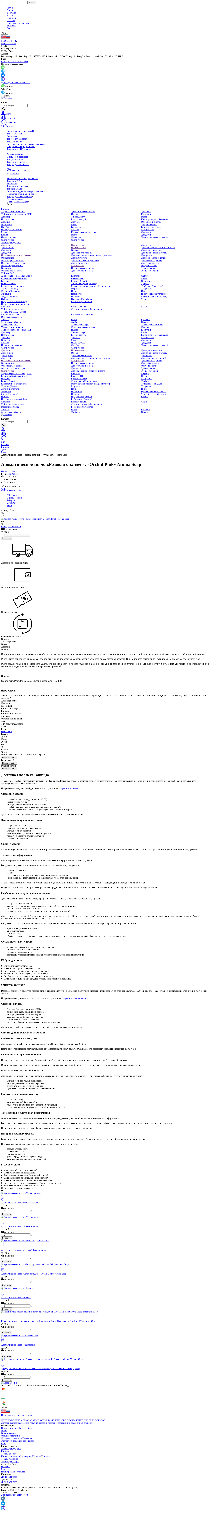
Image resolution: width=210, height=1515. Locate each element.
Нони (74, 291)
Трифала (145, 283)
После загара (7, 219)
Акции (10, 15)
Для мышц (146, 245)
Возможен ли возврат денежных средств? (24, 1185)
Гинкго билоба (8, 283)
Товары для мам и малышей (154, 237)
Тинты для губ (78, 217)
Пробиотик (76, 294)
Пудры (74, 214)
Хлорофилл (146, 288)
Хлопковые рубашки (11, 322)
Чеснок (144, 299)
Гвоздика (5, 281)
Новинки (11, 18)
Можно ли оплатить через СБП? (19, 1172)
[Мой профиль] (3, 430)
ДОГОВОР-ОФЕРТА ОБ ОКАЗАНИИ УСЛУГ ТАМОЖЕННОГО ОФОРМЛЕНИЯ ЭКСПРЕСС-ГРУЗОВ (53, 1420)
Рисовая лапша (78, 306)
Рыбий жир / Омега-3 (81, 301)
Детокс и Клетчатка (10, 291)
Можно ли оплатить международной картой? (26, 1178)
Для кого (5, 245)
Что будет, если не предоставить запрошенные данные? (31, 976)
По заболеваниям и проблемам (16, 255)
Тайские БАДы (14, 141)
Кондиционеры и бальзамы (154, 219)
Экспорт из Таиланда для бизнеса (17, 1441)
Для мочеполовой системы (154, 252)
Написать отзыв (9, 757)
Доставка (11, 13)
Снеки (144, 306)
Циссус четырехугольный (153, 294)
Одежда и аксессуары (17, 157)
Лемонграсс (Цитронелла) (84, 283)
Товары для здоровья (17, 139)
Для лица (5, 222)
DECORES (13, 474)
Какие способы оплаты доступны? (20, 1170)
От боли (75, 250)
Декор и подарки (15, 154)
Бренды (10, 7)
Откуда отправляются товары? (18, 966)
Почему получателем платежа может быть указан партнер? (32, 1183)
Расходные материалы (82, 314)
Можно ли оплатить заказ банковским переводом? (28, 1180)
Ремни (74, 319)
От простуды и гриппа (12, 265)
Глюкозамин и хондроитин (14, 286)
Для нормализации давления (85, 260)
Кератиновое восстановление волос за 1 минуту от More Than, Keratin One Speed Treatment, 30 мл (48, 1321)
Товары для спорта (16, 162)
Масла (74, 234)
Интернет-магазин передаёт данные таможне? (26, 973)
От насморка (7, 268)
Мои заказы (7, 1469)
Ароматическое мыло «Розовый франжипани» (23, 1250)
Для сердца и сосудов (151, 250)
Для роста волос (149, 224)
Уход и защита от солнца (13, 211)
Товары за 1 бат (14, 133)
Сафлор (145, 276)
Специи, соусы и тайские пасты (86, 309)
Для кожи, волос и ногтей (153, 258)
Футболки (76, 322)
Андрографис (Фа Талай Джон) (16, 276)
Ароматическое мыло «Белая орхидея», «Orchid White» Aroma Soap (33, 1274)
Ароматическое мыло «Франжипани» (19, 1226)
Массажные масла (10, 314)
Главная (5, 444)
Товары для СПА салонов (19, 149)
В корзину (6, 538)
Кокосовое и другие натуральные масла (26, 144)
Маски (4, 232)
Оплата (10, 10)
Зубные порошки (149, 270)
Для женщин (7, 247)
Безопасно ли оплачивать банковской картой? (26, 1175)
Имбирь (5, 299)
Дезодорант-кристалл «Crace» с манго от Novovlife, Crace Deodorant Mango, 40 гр (40, 1368)
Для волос (146, 211)
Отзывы (11, 20)
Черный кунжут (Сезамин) (154, 296)
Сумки (144, 322)
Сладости (5, 306)
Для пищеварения (80, 263)
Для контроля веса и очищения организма (91, 255)
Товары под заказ (9, 1459)
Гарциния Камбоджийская (14, 278)
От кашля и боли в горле (13, 263)
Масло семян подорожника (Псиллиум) (90, 286)
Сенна (144, 278)
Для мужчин (147, 232)
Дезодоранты (77, 237)
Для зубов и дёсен (150, 263)
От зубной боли (149, 265)
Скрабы (5, 227)
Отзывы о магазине (10, 1436)
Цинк (144, 291)
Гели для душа (78, 227)
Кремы (4, 234)
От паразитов (7, 258)
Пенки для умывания (11, 229)
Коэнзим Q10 (77, 278)
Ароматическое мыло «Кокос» (16, 1297)
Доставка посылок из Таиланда (16, 1438)
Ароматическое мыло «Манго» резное (19, 1202)
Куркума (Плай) (79, 281)
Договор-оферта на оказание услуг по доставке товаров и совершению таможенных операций (47, 1423)
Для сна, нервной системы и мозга (158, 247)
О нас (4, 1430)
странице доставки (69, 788)
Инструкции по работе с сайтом (16, 1428)
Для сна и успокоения (81, 252)
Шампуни (146, 214)
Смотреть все (7, 240)
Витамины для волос (151, 227)
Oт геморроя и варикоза (12, 260)
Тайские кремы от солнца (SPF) (16, 214)
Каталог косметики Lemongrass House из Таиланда (25, 1456)
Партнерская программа (13, 1471)
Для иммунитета (79, 258)
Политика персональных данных (17, 1415)
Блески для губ (78, 219)
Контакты (11, 25)
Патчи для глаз (8, 237)
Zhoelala (5, 319)
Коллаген (75, 276)
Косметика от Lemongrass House (22, 131)
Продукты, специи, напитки (21, 146)
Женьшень (6, 294)
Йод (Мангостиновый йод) (14, 301)
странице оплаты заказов (75, 998)
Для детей (146, 234)
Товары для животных (18, 164)
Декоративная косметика (83, 211)
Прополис (76, 296)
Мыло (74, 224)
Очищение (6, 224)
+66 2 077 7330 (8, 43)
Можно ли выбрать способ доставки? (22, 968)
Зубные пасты (148, 268)
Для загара (6, 217)
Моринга (75, 288)
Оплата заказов (8, 1433)
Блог (9, 28)
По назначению (78, 247)
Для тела (75, 222)
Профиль (5, 1466)
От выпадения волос (151, 222)
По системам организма (82, 268)
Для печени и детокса (151, 260)
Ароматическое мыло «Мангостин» (18, 1345)
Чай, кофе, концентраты (12, 309)
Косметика (12, 136)
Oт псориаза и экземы (12, 270)
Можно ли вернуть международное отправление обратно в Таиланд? (37, 979)
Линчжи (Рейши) (9, 288)
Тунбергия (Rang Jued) (152, 286)
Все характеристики (11, 526)
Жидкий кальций (9, 296)
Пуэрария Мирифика (81, 299)
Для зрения (146, 255)
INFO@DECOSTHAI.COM (14, 61)
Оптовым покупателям (18, 23)
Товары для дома (15, 159)
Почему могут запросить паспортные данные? (26, 971)
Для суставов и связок (82, 270)
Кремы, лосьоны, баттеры (83, 232)
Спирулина (146, 281)
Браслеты (145, 319)
